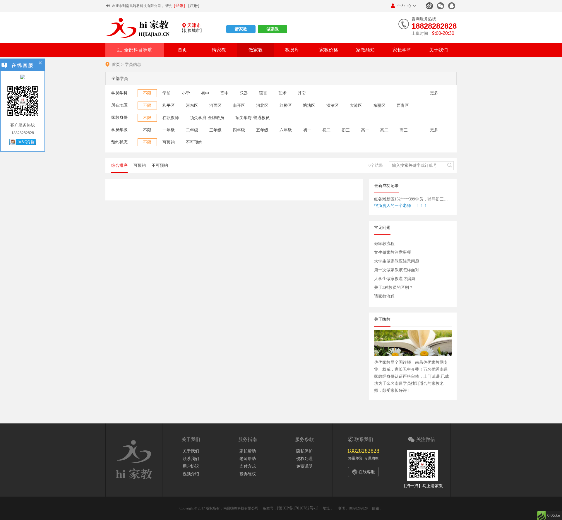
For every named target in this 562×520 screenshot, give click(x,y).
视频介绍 (191, 474)
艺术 (282, 93)
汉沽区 (332, 105)
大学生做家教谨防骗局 (394, 279)
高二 (384, 130)
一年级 (168, 130)
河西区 (215, 105)
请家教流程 (384, 296)
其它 (302, 93)
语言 (263, 93)
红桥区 (286, 105)
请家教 (241, 29)
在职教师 (170, 118)
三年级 (215, 130)
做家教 (272, 29)
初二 (326, 130)
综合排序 (119, 165)
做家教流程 (384, 243)
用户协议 (191, 466)
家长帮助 (247, 451)
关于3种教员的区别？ (393, 287)
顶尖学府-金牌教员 (207, 118)
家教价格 (328, 49)
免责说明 (304, 466)
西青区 (403, 105)
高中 (224, 93)
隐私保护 (304, 451)
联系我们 (191, 458)
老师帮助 (247, 458)
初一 (307, 130)
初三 (346, 130)
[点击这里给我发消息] (22, 77)
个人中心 (404, 6)
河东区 (192, 105)
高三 (404, 130)
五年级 (262, 130)
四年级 (239, 130)
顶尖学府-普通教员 (252, 118)
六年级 (286, 130)
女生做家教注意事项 (392, 252)
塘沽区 (309, 105)
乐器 (244, 93)
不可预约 (194, 142)
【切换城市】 (191, 30)
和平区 (168, 105)
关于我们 (438, 49)
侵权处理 (304, 458)
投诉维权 (247, 474)
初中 (205, 93)
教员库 (292, 49)
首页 (182, 49)
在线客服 (367, 472)
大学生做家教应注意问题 (396, 261)
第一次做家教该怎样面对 (396, 270)
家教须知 (365, 49)
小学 (186, 93)
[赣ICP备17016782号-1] (297, 508)
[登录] (179, 6)
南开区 (239, 105)
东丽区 (379, 105)
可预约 (168, 142)
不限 (147, 93)
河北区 (262, 105)
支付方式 (247, 466)
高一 (365, 130)
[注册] (193, 6)
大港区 (356, 105)
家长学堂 (402, 49)
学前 (166, 93)
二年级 (192, 130)
